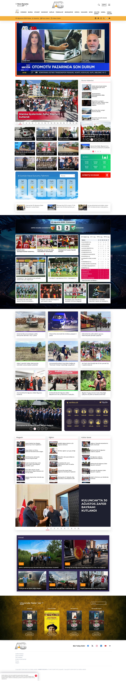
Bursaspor (69, 12)
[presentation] (17, 188)
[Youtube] (105, 646)
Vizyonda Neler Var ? (31, 603)
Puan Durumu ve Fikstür (89, 280)
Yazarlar (36, 18)
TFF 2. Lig (99, 237)
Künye (17, 661)
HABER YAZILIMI (42, 669)
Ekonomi (44, 12)
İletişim (17, 662)
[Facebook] (88, 646)
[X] (92, 646)
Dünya (77, 12)
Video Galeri (109, 12)
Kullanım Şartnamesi (20, 659)
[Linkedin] (101, 646)
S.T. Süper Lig (85, 237)
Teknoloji (59, 12)
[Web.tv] (110, 646)
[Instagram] (96, 646)
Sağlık (51, 12)
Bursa (30, 12)
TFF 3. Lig (106, 237)
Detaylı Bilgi (30, 634)
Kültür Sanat (96, 12)
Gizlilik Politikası (19, 653)
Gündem (23, 12)
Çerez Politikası (19, 655)
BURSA (85, 157)
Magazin (84, 12)
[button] (17, 123)
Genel (103, 12)
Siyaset (37, 12)
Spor (91, 12)
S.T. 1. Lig (92, 237)
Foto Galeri (46, 18)
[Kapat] (36, 675)
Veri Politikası (18, 657)
